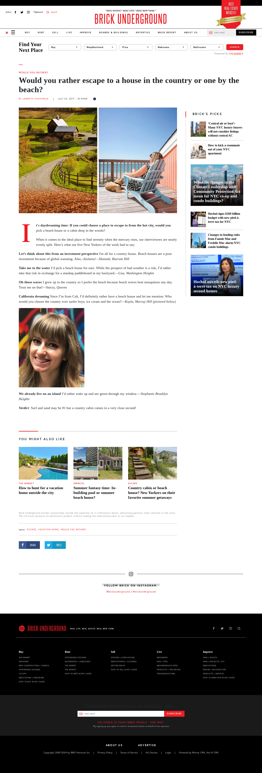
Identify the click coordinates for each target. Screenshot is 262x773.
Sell (55, 32)
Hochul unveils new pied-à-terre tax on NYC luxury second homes (216, 286)
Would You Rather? (33, 72)
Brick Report (167, 32)
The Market (26, 483)
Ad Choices (151, 752)
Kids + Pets (162, 661)
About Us (191, 32)
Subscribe (174, 713)
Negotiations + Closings (124, 661)
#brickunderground (144, 591)
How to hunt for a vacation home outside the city (41, 490)
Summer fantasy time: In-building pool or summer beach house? (94, 493)
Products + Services (213, 673)
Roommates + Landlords (77, 661)
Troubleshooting (166, 673)
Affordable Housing (29, 669)
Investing (23, 661)
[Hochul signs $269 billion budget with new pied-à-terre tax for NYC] (198, 219)
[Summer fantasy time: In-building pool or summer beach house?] (97, 463)
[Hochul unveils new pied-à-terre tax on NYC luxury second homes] (217, 275)
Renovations (209, 665)
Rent (41, 32)
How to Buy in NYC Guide (31, 681)
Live (69, 32)
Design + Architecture (214, 669)
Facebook (15, 12)
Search (235, 47)
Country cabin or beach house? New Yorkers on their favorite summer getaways (151, 493)
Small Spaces (210, 657)
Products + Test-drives (168, 669)
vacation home (48, 529)
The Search (70, 669)
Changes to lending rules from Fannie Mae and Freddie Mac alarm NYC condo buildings (224, 241)
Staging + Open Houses (123, 657)
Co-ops (22, 673)
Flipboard (38, 12)
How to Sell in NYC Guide (124, 669)
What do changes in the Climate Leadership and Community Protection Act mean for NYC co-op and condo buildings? (217, 191)
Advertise (143, 32)
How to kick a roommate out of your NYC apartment (224, 149)
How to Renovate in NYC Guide (219, 677)
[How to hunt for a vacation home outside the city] (43, 463)
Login (168, 752)
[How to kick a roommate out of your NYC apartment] (198, 151)
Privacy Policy (105, 752)
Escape (132, 483)
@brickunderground (118, 591)
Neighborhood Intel (167, 665)
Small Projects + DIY (213, 661)
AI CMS (214, 752)
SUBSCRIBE (246, 32)
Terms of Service (129, 752)
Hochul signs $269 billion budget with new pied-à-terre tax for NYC (224, 217)
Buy (27, 32)
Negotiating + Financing (31, 677)
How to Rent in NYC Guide (78, 673)
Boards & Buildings (113, 32)
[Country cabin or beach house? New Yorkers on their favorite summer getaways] (152, 463)
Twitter (22, 12)
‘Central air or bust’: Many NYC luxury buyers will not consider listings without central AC (225, 129)
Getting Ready (118, 665)
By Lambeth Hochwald (34, 99)
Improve (85, 32)
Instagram (28, 12)
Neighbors (162, 657)
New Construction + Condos (34, 665)
